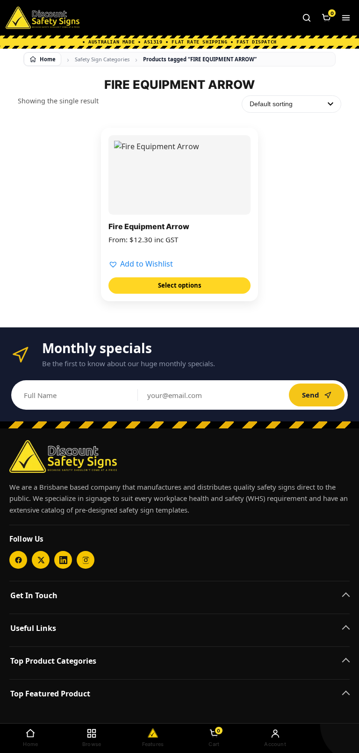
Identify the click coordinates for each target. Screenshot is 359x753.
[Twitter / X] (41, 560)
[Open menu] (345, 17)
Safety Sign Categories (102, 59)
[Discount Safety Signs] (42, 18)
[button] (140, 264)
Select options (179, 285)
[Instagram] (85, 560)
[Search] (306, 17)
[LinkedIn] (63, 560)
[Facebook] (18, 560)
